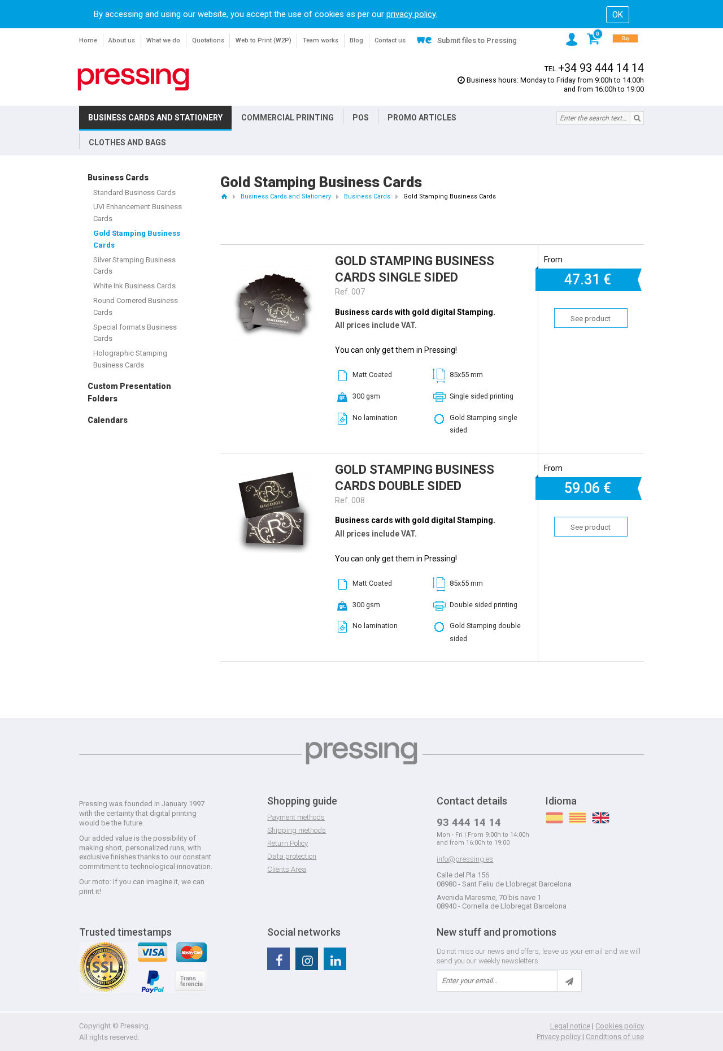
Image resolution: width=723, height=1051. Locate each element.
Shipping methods (296, 830)
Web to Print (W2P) (263, 40)
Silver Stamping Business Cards (134, 266)
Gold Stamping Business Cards (136, 239)
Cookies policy (619, 1026)
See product (590, 318)
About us (121, 40)
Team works (320, 40)
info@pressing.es (465, 859)
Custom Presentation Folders (129, 392)
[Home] (224, 196)
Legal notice (570, 1026)
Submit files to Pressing (477, 40)
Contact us (390, 40)
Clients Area (286, 869)
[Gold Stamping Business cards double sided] (273, 474)
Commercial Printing (287, 117)
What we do (163, 40)
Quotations (208, 40)
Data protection (291, 856)
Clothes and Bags (127, 142)
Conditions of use (615, 1036)
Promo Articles (421, 117)
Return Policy (287, 843)
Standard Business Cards (134, 192)
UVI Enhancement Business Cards (137, 212)
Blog (356, 40)
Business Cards (118, 177)
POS (360, 117)
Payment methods (296, 817)
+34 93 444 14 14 (601, 68)
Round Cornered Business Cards (135, 306)
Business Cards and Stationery (155, 117)
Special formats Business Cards (135, 333)
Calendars (108, 420)
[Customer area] (571, 39)
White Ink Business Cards (134, 286)
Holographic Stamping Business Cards (130, 359)
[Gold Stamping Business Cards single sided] (273, 265)
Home (88, 40)
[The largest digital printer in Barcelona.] (133, 79)
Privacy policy (559, 1036)
